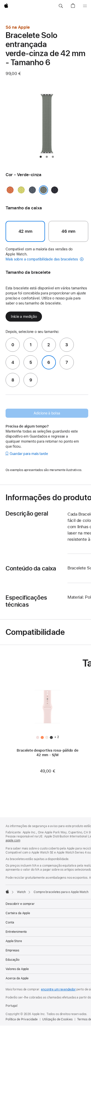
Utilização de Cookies (57, 1019)
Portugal (11, 1006)
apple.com (13, 840)
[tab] (41, 157)
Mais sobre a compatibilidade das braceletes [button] (42, 259)
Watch (21, 892)
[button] (61, 6)
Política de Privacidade (22, 1019)
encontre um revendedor (58, 989)
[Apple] (7, 891)
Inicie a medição (24, 317)
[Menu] (85, 6)
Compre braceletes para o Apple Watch (61, 892)
